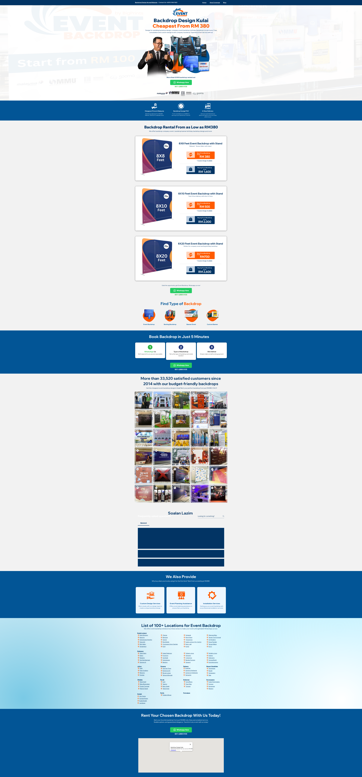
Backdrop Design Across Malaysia (146, 2)
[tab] (143, 523)
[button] (214, 2)
